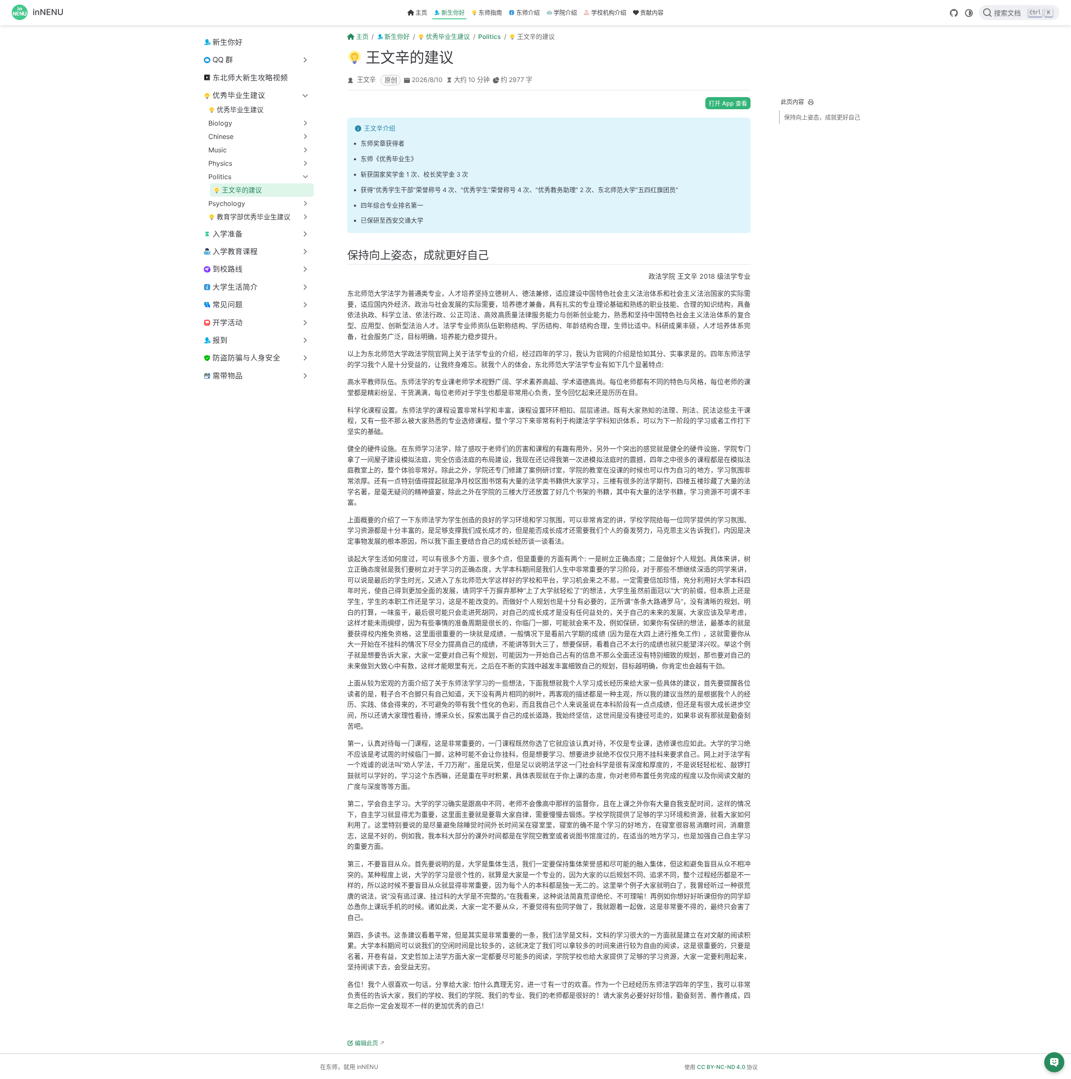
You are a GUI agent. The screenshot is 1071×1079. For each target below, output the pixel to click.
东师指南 (490, 12)
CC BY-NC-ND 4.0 (721, 1067)
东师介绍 (528, 12)
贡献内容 (652, 12)
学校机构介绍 (608, 12)
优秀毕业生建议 (240, 109)
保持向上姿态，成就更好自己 (822, 117)
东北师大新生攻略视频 (250, 77)
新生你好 (453, 12)
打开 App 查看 (728, 103)
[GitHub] (954, 13)
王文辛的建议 (242, 190)
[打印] (810, 102)
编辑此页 (366, 1042)
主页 (421, 12)
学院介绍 (565, 12)
